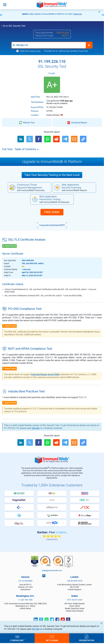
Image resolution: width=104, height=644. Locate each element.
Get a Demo (52, 640)
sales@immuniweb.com (52, 570)
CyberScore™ (17, 640)
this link (35, 629)
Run (89, 45)
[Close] (99, 12)
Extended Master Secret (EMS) (45, 374)
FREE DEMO (52, 212)
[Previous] (1, 15)
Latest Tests (35, 51)
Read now (77, 14)
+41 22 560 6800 (25, 581)
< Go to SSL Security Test (13, 26)
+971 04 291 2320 (74, 600)
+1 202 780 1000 (25, 600)
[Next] (102, 15)
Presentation (86, 640)
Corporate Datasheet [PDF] (52, 225)
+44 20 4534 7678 (74, 581)
